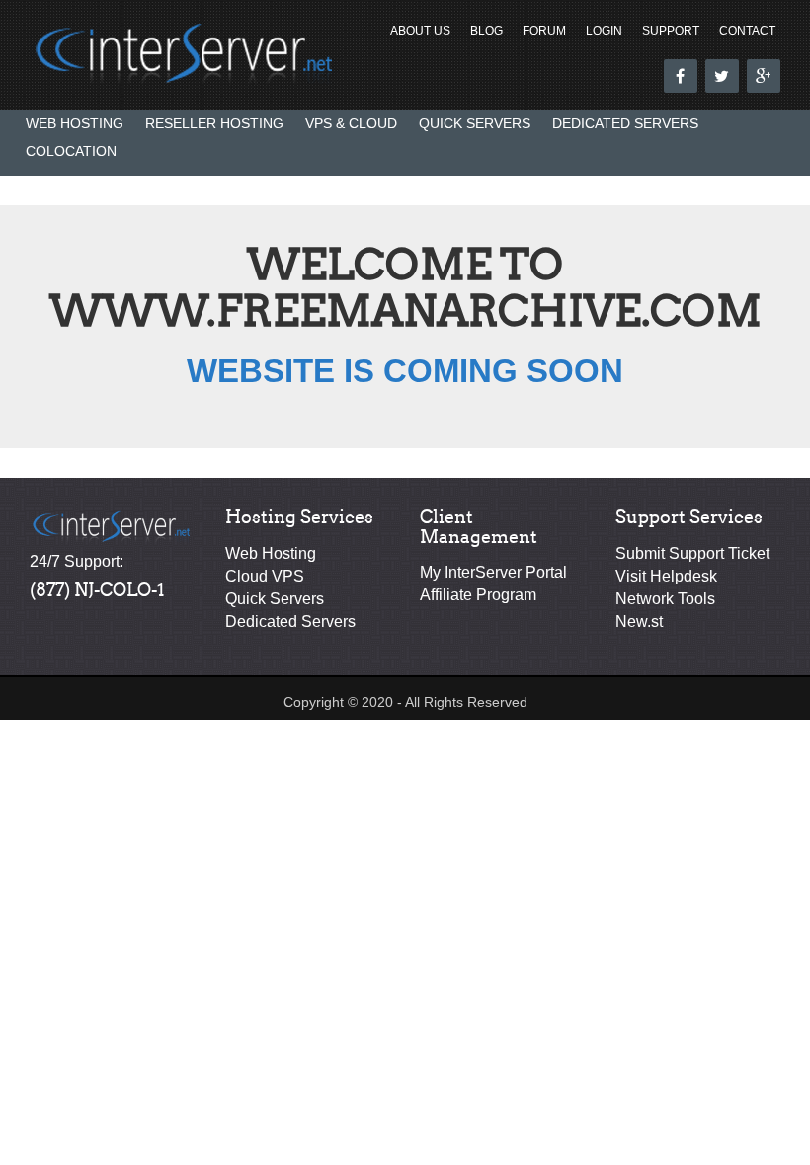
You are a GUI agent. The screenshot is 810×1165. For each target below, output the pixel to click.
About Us (420, 31)
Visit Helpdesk (666, 576)
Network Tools (665, 598)
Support (670, 31)
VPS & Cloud (351, 123)
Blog (486, 31)
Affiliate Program (478, 594)
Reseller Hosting (214, 123)
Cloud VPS (264, 576)
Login (604, 31)
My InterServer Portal (493, 572)
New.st (639, 621)
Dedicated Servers (625, 123)
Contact (747, 31)
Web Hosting (74, 123)
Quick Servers (474, 123)
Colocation (71, 151)
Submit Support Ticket (692, 553)
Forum (544, 31)
